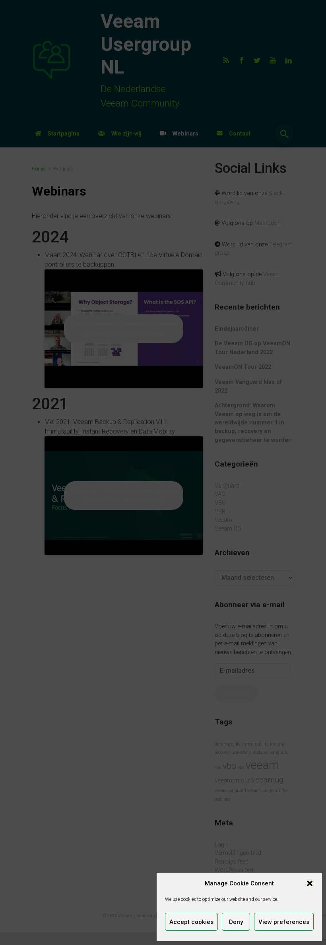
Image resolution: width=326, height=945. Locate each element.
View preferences (283, 922)
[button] (310, 883)
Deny (236, 922)
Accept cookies (191, 922)
